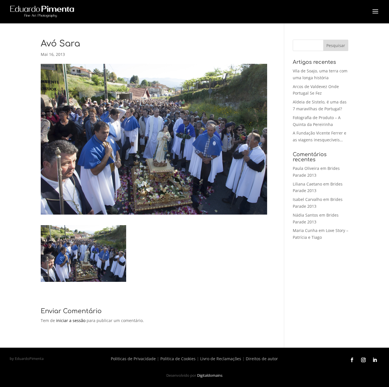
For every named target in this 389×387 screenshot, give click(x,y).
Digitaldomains (209, 375)
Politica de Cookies (178, 358)
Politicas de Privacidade (133, 358)
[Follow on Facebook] (352, 359)
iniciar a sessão (70, 320)
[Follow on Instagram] (363, 359)
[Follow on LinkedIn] (374, 359)
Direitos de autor (262, 358)
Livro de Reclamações (220, 358)
